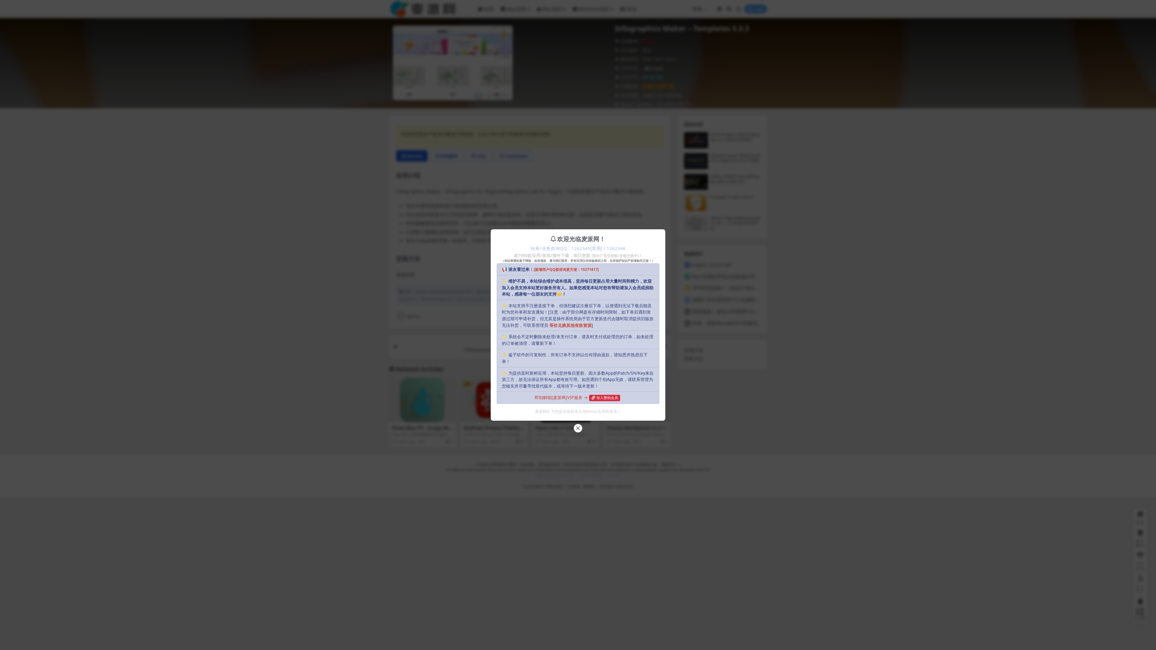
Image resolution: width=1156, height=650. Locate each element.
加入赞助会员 (607, 397)
